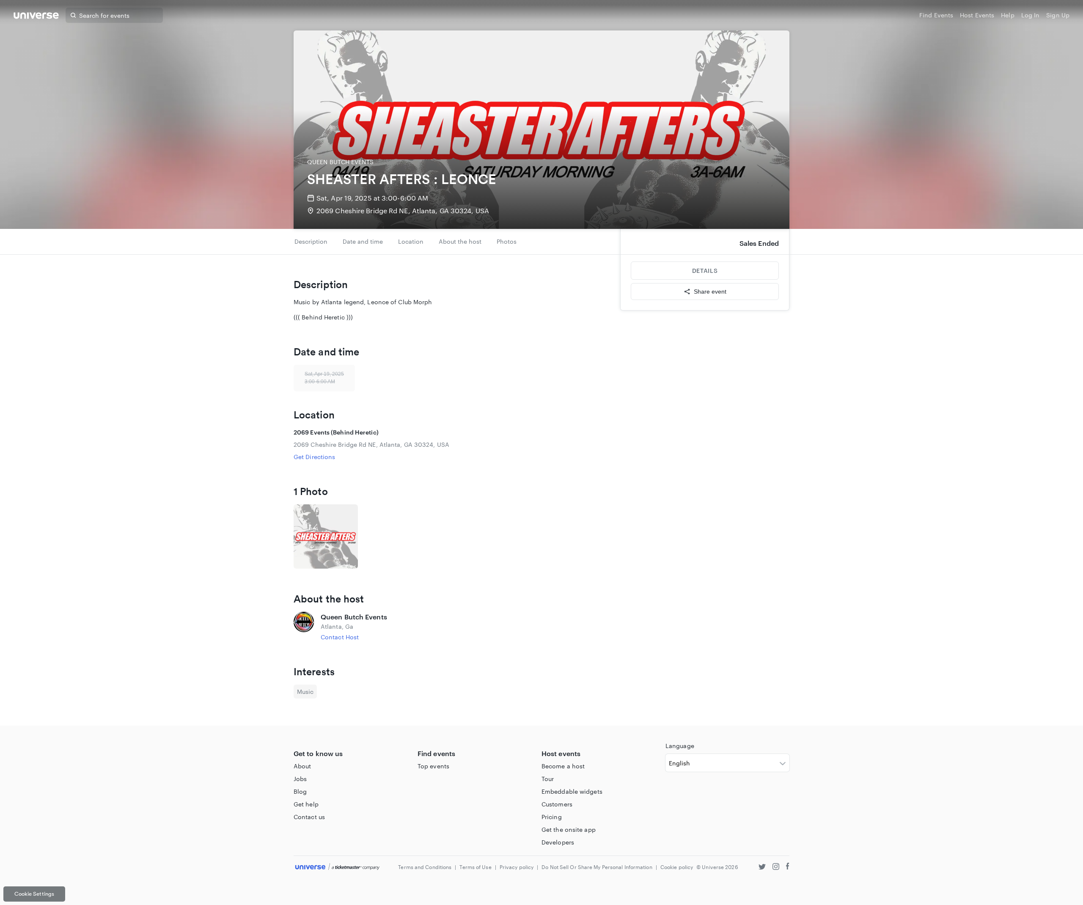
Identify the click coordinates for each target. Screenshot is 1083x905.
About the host (460, 241)
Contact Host (340, 637)
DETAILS (704, 270)
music (305, 691)
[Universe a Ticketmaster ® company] (337, 867)
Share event (710, 291)
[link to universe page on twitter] (762, 867)
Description (310, 241)
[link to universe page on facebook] (787, 867)
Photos (507, 241)
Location (410, 241)
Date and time (363, 241)
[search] (73, 15)
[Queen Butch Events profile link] (304, 626)
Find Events (936, 15)
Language (679, 745)
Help (1007, 15)
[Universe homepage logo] (36, 16)
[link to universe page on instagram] (775, 867)
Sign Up (1057, 15)
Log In (1030, 15)
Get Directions (314, 456)
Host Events (977, 15)
